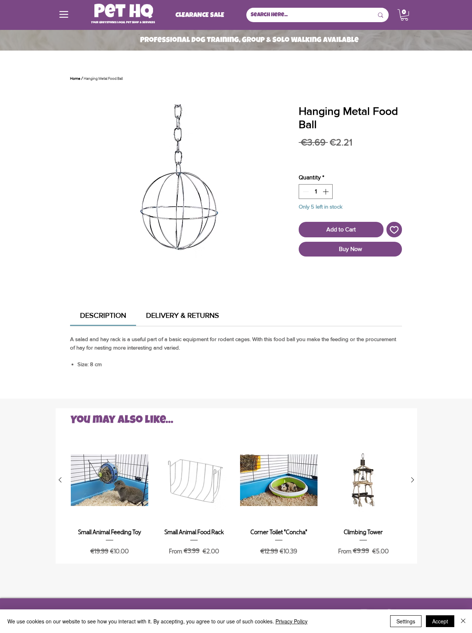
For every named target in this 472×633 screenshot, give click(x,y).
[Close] (463, 621)
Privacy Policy (291, 621)
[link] (103, 315)
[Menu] (63, 14)
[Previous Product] (60, 479)
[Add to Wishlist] (394, 229)
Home (75, 78)
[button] (404, 15)
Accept (440, 621)
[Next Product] (412, 479)
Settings (405, 621)
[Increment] (326, 192)
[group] (236, 499)
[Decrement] (305, 192)
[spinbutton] (315, 192)
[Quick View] (109, 480)
